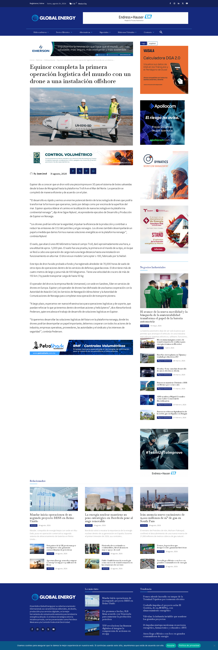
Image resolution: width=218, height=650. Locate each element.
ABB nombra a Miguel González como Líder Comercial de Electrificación (171, 398)
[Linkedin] (178, 3)
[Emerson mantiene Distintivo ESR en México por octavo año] (147, 386)
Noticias (39, 60)
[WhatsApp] (93, 171)
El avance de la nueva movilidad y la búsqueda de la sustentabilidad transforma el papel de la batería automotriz (164, 316)
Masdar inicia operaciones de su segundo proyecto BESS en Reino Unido (52, 518)
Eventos (160, 348)
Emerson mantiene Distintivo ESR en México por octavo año (172, 383)
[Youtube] (187, 3)
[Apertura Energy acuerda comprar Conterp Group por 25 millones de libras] (37, 564)
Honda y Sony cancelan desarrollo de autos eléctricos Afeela (172, 369)
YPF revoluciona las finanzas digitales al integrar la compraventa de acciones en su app (116, 629)
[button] (161, 32)
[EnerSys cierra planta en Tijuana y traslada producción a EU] (147, 358)
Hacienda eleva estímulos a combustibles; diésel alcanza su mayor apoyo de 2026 (115, 547)
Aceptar (171, 645)
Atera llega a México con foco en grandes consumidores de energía (172, 561)
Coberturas (144, 326)
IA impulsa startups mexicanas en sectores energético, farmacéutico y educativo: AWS (164, 626)
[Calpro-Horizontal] (81, 167)
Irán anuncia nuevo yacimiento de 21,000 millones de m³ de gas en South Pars (162, 518)
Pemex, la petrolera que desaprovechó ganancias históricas (172, 546)
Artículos (33, 525)
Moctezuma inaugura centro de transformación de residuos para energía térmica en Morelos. (171, 341)
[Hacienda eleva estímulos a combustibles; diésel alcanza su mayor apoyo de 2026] (92, 549)
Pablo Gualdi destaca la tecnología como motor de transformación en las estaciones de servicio (117, 562)
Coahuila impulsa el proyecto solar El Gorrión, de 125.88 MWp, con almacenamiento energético (162, 608)
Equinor (152, 43)
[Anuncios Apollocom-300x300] (162, 144)
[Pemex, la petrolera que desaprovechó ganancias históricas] (147, 549)
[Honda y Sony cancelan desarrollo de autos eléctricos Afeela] (147, 372)
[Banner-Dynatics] (164, 198)
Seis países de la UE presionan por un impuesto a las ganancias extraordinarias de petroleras (61, 547)
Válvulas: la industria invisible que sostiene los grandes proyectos (165, 617)
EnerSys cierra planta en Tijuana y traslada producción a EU (171, 355)
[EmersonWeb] (81, 58)
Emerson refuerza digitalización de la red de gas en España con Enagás (172, 412)
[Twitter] (182, 3)
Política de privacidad (189, 645)
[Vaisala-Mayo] (164, 93)
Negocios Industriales (164, 361)
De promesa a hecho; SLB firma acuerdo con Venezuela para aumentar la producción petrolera (116, 615)
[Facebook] (170, 3)
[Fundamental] (135, 18)
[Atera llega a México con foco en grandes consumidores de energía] (147, 564)
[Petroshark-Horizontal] (81, 357)
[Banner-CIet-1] (164, 252)
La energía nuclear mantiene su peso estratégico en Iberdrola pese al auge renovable (109, 518)
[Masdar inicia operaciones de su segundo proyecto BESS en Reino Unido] (54, 499)
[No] (214, 645)
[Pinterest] (86, 171)
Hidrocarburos (49, 60)
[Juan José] (32, 173)
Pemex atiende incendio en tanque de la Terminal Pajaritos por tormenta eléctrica (163, 598)
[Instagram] (174, 3)
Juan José (42, 173)
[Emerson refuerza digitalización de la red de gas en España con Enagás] (147, 415)
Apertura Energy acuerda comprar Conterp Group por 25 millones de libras (62, 562)
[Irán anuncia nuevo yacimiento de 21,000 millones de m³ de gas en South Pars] (164, 499)
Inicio (32, 60)
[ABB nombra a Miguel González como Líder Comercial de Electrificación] (147, 400)
